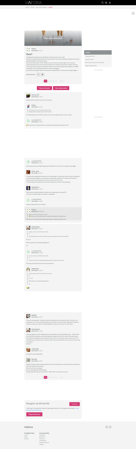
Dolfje (33, 105)
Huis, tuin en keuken (41, 7)
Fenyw (33, 49)
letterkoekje (35, 227)
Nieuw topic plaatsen (91, 65)
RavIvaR (34, 359)
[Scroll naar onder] (133, 13)
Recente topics (89, 59)
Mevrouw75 (35, 95)
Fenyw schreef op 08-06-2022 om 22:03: (38, 256)
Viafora (28, 427)
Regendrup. (35, 268)
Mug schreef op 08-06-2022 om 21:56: (38, 214)
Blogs (25, 437)
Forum (32, 7)
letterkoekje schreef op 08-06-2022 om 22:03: (40, 273)
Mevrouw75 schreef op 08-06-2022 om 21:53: (40, 110)
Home (27, 7)
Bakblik (34, 315)
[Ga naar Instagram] (110, 427)
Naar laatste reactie (61, 88)
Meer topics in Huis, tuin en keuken (94, 62)
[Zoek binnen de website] (102, 2)
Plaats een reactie (44, 88)
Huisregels (42, 435)
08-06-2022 (34, 50)
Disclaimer (42, 437)
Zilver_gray (35, 171)
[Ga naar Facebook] (106, 427)
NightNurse (35, 187)
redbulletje (35, 349)
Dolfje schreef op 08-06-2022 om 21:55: (38, 232)
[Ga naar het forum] (106, 2)
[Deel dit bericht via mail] (42, 74)
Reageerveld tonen (34, 414)
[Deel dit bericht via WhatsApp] (38, 74)
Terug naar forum (90, 56)
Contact (26, 439)
